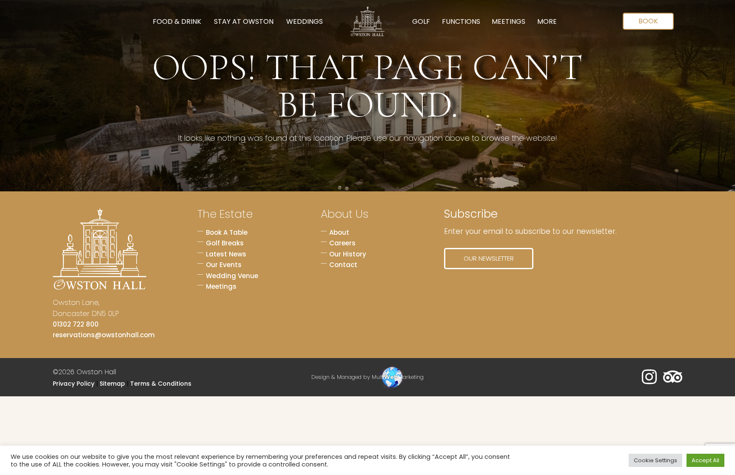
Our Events (224, 264)
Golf (421, 21)
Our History (347, 254)
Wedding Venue (232, 275)
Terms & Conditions (160, 383)
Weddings (304, 21)
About (339, 232)
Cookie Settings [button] (655, 460)
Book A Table (227, 232)
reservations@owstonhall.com (104, 334)
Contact (343, 264)
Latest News (226, 254)
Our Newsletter (489, 258)
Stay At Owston (243, 21)
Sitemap (112, 383)
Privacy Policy (73, 383)
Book (648, 21)
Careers (342, 243)
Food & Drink (177, 21)
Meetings (508, 21)
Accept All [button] (705, 460)
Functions (461, 21)
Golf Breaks (225, 243)
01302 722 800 (76, 324)
